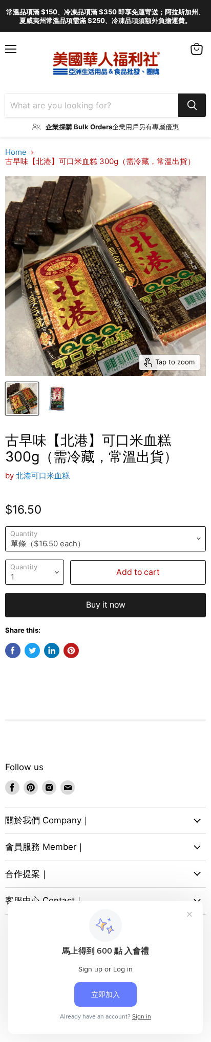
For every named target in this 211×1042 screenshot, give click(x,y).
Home (16, 152)
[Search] (192, 105)
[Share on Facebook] (12, 650)
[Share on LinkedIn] (51, 650)
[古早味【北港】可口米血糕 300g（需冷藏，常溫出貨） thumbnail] (22, 398)
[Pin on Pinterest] (71, 650)
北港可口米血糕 (43, 475)
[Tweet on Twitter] (32, 650)
